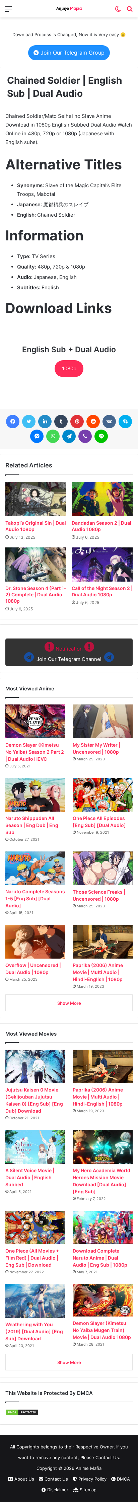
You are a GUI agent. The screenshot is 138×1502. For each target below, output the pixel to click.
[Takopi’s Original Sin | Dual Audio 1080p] (35, 499)
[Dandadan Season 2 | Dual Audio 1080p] (102, 499)
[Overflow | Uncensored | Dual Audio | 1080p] (35, 941)
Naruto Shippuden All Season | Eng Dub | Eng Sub (31, 825)
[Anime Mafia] (69, 9)
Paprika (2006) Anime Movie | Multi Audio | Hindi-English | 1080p (98, 972)
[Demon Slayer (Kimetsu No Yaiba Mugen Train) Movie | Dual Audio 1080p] (103, 1300)
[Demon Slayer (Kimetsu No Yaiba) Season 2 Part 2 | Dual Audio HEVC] (35, 721)
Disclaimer (57, 1489)
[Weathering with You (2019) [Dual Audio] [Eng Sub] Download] (35, 1301)
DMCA (123, 1479)
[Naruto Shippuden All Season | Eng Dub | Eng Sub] (35, 795)
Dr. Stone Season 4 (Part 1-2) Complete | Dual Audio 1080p (35, 594)
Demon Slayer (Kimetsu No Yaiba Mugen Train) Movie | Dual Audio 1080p (102, 1330)
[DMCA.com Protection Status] (22, 1414)
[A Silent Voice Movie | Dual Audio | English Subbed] (35, 1146)
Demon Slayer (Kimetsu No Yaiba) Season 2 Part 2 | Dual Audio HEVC (34, 752)
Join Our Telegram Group (72, 52)
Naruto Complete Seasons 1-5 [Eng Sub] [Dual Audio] (35, 898)
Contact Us (55, 1479)
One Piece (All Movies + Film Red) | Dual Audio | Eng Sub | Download (32, 1258)
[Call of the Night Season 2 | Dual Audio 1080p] (102, 564)
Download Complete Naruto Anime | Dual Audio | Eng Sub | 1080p (100, 1258)
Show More (69, 1003)
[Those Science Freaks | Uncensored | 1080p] (103, 868)
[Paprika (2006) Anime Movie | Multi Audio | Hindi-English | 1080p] (103, 942)
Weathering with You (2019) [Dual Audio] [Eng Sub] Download (34, 1331)
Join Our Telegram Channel (69, 654)
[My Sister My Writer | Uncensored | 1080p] (103, 721)
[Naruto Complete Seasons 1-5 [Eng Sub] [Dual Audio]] (35, 868)
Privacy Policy (92, 1479)
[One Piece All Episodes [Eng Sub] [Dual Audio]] (103, 795)
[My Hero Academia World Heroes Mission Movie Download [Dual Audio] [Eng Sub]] (103, 1146)
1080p (69, 368)
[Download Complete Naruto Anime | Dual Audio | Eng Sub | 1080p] (103, 1227)
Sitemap (87, 1489)
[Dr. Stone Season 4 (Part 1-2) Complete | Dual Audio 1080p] (35, 564)
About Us (23, 1479)
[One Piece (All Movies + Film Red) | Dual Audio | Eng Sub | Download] (35, 1227)
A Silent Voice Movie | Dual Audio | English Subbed (29, 1177)
